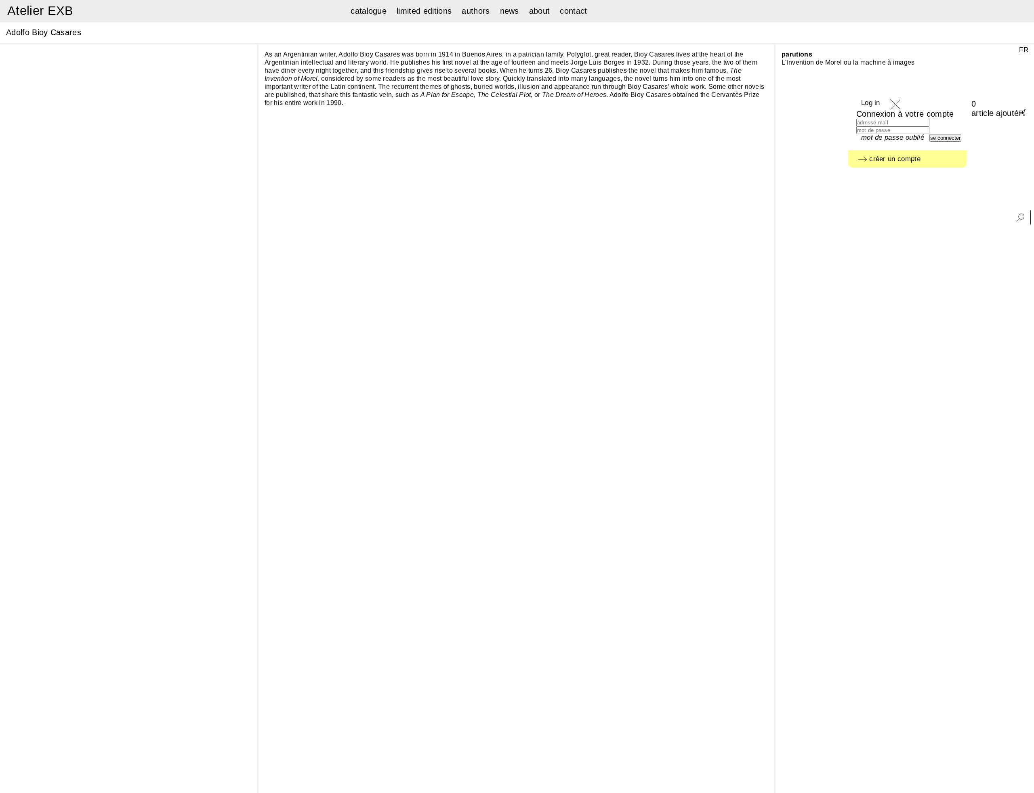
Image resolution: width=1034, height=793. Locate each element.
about (539, 10)
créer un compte (894, 159)
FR (1023, 50)
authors (476, 10)
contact (573, 10)
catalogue (369, 10)
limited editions (424, 10)
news (509, 10)
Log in (870, 102)
